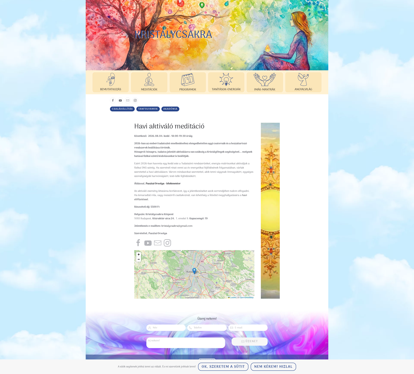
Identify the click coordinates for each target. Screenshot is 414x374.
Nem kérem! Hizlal (273, 367)
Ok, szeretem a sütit (223, 367)
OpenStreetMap (247, 297)
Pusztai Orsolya (155, 184)
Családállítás (122, 109)
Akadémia (170, 109)
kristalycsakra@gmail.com (176, 226)
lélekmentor (173, 184)
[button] (194, 271)
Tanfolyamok (148, 109)
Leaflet (233, 297)
